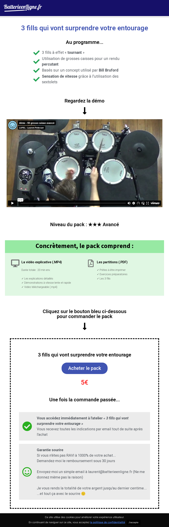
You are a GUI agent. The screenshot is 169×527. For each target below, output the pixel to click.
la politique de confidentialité (107, 522)
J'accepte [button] (133, 522)
